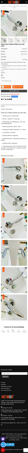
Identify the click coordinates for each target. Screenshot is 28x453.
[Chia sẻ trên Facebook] (3, 99)
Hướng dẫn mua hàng (6, 386)
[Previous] (3, 23)
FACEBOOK (3, 331)
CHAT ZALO (7, 87)
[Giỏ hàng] (26, 2)
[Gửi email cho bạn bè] (7, 99)
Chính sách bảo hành (6, 390)
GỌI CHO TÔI (19, 87)
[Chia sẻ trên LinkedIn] (11, 99)
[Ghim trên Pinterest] (9, 99)
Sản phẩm (9, 6)
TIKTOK (8, 331)
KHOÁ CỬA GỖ (16, 6)
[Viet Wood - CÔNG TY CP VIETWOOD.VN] (14, 2)
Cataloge (3, 382)
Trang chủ (3, 6)
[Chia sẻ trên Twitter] (5, 99)
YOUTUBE (13, 331)
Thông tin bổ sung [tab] (6, 109)
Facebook (15, 96)
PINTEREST (18, 331)
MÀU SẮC (3, 72)
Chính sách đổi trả (5, 388)
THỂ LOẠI (3, 77)
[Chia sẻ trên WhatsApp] (2, 99)
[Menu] (2, 2)
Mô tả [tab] (2, 106)
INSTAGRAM (24, 331)
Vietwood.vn (11, 449)
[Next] (25, 23)
